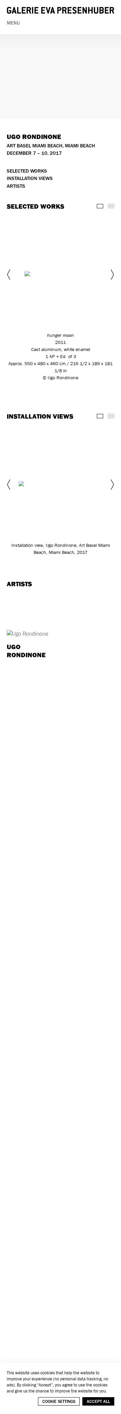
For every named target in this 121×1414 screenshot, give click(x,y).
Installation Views (30, 178)
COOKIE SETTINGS (58, 1401)
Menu (13, 23)
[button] (9, 274)
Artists (16, 186)
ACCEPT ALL (98, 1401)
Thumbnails (111, 206)
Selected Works (27, 171)
